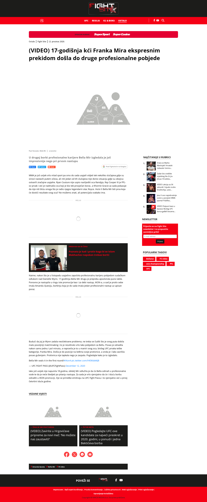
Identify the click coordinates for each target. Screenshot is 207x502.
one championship (155, 263)
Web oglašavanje (129, 489)
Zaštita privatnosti (112, 489)
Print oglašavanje (146, 489)
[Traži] (162, 20)
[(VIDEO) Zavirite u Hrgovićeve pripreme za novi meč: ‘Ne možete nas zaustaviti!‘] (53, 411)
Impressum (58, 489)
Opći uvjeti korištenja (74, 489)
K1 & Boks (109, 20)
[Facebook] (154, 20)
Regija (96, 20)
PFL (171, 263)
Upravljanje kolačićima (103, 493)
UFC (86, 20)
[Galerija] (103, 107)
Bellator (150, 258)
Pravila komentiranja (93, 489)
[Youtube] (158, 20)
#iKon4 (67, 360)
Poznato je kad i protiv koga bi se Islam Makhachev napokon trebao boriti (92, 253)
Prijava (160, 241)
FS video (163, 258)
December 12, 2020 (75, 365)
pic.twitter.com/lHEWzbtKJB (85, 360)
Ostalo (122, 20)
